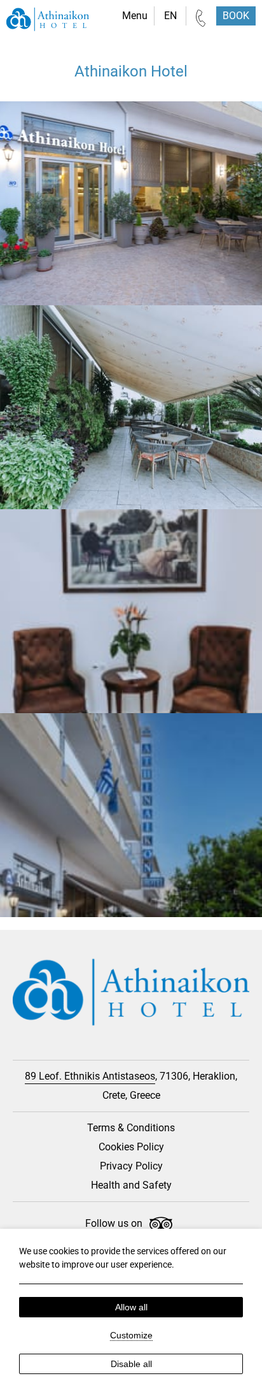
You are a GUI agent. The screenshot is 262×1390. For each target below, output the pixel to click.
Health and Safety (131, 1185)
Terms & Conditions (131, 1128)
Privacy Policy (131, 1166)
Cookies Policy (131, 1147)
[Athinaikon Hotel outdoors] (131, 407)
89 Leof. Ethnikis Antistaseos (90, 1076)
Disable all (131, 1364)
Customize (131, 1335)
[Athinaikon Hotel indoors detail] (131, 611)
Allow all (131, 1307)
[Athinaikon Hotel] (47, 21)
